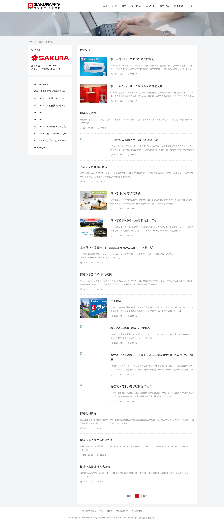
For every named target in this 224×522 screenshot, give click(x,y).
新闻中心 (150, 6)
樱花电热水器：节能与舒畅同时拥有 (132, 59)
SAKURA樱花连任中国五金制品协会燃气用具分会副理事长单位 (64, 133)
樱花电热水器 (106, 511)
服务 (124, 6)
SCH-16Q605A (41, 147)
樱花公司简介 (88, 413)
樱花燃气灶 (137, 511)
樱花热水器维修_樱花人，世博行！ (131, 328)
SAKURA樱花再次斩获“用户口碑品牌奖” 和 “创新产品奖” (60, 105)
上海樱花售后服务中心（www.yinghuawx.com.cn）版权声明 (116, 247)
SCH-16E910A (41, 84)
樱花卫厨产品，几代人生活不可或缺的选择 (136, 86)
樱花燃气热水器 (89, 511)
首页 (105, 6)
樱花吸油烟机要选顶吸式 (125, 193)
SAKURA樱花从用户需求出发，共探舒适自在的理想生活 (60, 126)
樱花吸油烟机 (122, 511)
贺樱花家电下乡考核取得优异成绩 (131, 386)
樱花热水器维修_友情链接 (96, 274)
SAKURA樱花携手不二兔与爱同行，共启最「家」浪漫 (59, 140)
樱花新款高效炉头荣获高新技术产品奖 (133, 220)
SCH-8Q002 (40, 119)
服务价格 (179, 6)
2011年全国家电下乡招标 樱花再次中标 (134, 139)
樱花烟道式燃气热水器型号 (96, 440)
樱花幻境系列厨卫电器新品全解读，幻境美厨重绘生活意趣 (61, 91)
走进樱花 (50, 42)
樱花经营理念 (88, 113)
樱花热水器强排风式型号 (95, 466)
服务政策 (164, 6)
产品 (114, 6)
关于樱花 (136, 6)
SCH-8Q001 (40, 112)
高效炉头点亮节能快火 (93, 166)
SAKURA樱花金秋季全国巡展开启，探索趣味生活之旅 (59, 98)
